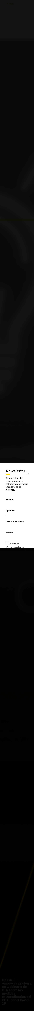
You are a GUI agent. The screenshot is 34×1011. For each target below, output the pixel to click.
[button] (28, 474)
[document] (17, 505)
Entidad (9, 532)
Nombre (9, 499)
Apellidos (10, 510)
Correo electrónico (15, 521)
